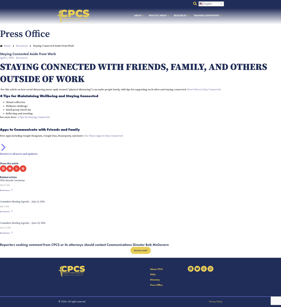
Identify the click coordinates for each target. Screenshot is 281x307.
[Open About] (143, 15)
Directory (155, 279)
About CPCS (156, 269)
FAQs (153, 274)
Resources (22, 57)
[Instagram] (210, 269)
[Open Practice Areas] (168, 15)
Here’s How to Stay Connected (204, 89)
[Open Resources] (188, 15)
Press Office (156, 285)
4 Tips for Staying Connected (33, 117)
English (207, 3)
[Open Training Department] (221, 15)
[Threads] (204, 269)
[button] (3, 168)
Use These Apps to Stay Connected (103, 135)
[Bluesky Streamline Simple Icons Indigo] (197, 269)
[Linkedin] (191, 269)
